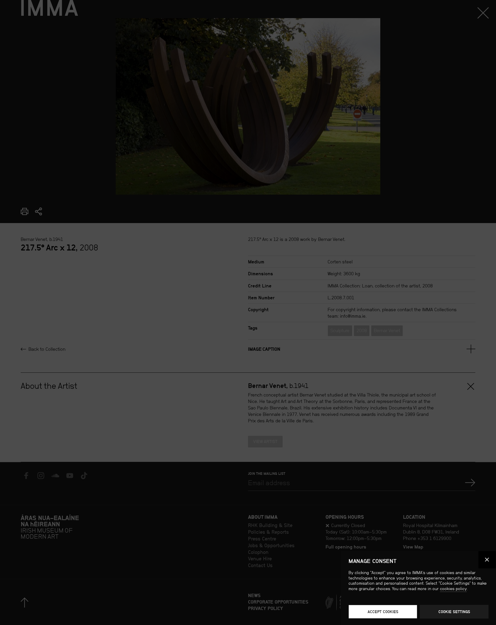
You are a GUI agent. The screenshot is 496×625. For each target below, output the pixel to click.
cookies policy (453, 588)
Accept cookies (383, 611)
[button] (487, 560)
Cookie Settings (454, 611)
